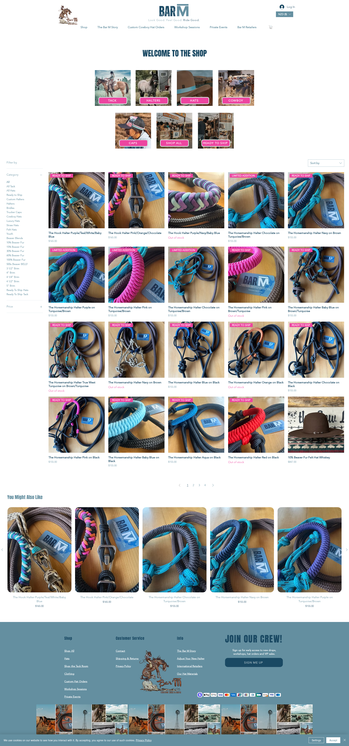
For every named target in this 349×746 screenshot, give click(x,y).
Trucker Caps (14, 212)
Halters (11, 203)
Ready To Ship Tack (17, 294)
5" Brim (11, 285)
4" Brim (11, 272)
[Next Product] (347, 550)
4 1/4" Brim (13, 277)
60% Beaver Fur (15, 255)
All (8, 182)
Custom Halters (15, 199)
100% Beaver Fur (16, 259)
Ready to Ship (14, 194)
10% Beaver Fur (15, 242)
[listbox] (284, 14)
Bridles (10, 207)
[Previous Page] (179, 485)
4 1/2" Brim (13, 281)
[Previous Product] (2, 550)
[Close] (344, 740)
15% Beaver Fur (15, 246)
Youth (10, 233)
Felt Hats (12, 229)
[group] (174, 559)
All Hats (11, 190)
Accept (333, 740)
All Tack (11, 186)
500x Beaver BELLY (17, 264)
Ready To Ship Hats (17, 289)
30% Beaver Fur (15, 251)
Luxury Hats (13, 220)
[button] (284, 14)
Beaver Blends (15, 238)
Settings (316, 740)
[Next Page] (213, 485)
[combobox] (326, 163)
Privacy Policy (144, 740)
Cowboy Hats (14, 216)
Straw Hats (13, 225)
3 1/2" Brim (13, 268)
